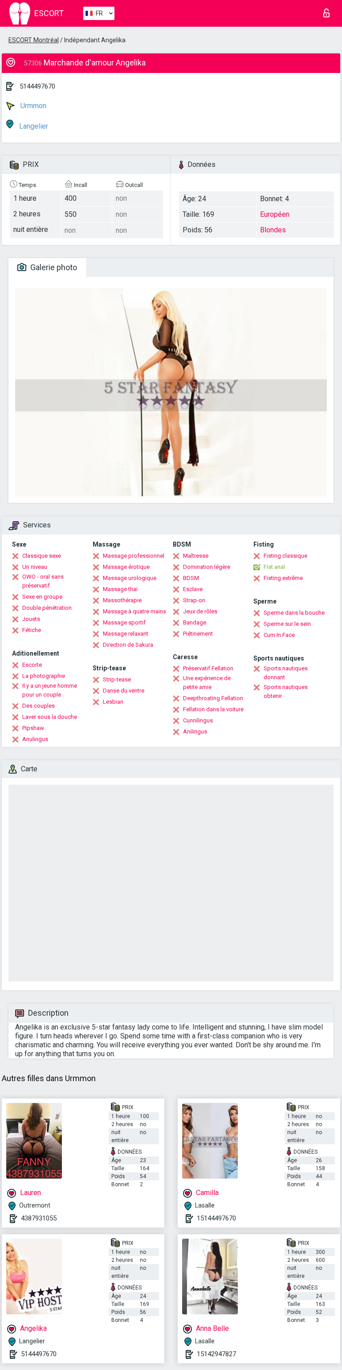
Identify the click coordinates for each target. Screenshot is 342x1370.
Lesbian (113, 701)
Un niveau (34, 566)
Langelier (32, 126)
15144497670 (216, 1218)
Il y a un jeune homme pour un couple (49, 690)
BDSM (191, 578)
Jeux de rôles (200, 611)
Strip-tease (117, 679)
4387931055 (39, 1218)
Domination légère (206, 566)
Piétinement (198, 633)
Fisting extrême (283, 578)
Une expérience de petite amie (207, 682)
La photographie (43, 676)
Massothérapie (122, 600)
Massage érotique (126, 566)
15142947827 (216, 1354)
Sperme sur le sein (287, 623)
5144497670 (37, 86)
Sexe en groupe (42, 596)
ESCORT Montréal (33, 40)
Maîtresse (195, 555)
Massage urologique (129, 578)
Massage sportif (124, 622)
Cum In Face (279, 635)
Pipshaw (33, 728)
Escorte (32, 664)
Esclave (193, 589)
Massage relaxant (125, 633)
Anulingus (35, 739)
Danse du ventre (123, 690)
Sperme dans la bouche (294, 612)
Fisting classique (285, 555)
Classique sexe (41, 555)
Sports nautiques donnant (286, 673)
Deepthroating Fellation (213, 698)
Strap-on (194, 600)
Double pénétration (47, 607)
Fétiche (31, 630)
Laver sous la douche (49, 716)
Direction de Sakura (128, 644)
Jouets (31, 619)
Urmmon (32, 105)
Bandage (194, 622)
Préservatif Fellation (208, 668)
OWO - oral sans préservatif (43, 581)
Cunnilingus (198, 720)
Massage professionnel (133, 555)
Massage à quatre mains (134, 611)
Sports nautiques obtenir (286, 691)
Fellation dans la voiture (213, 709)
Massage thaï (120, 589)
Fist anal (274, 566)
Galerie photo (52, 267)
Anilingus (195, 731)
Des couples (38, 705)
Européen (274, 214)
